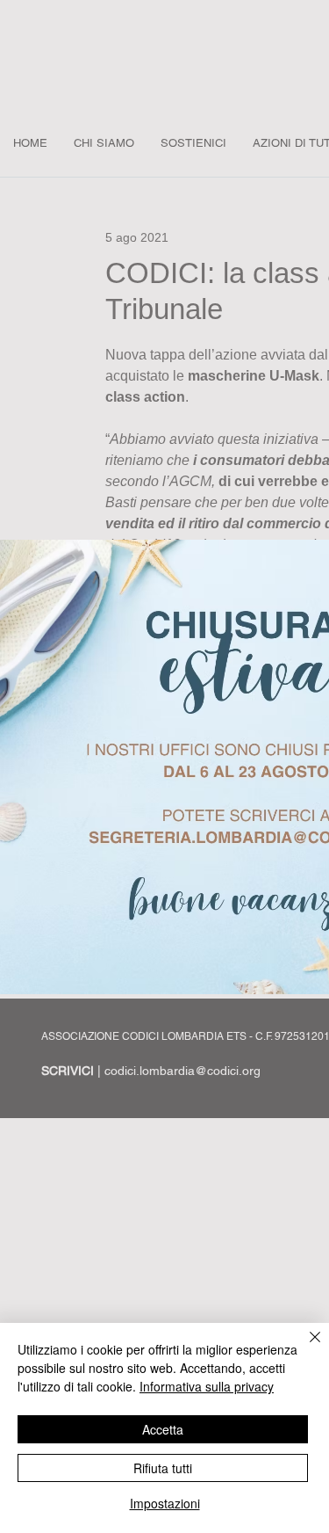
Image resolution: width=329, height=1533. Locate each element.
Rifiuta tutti (162, 1468)
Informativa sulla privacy (206, 1386)
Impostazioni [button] (165, 1503)
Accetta (162, 1429)
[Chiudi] (304, 1347)
